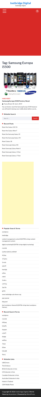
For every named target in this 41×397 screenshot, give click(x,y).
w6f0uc (4, 340)
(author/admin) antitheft (9, 252)
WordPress (31, 394)
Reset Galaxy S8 (7, 141)
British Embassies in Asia (9, 369)
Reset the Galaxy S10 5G (9, 127)
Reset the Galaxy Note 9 (9, 130)
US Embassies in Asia (8, 372)
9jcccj (3, 354)
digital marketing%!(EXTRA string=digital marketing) (18, 244)
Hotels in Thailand (7, 381)
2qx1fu (4, 287)
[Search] (37, 11)
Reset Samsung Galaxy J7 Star (11, 156)
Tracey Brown (8, 104)
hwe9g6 (4, 269)
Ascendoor (13, 394)
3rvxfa (4, 262)
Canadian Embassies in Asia (10, 375)
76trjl (3, 344)
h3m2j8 (4, 351)
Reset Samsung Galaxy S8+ (10, 145)
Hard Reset (6, 98)
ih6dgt (4, 337)
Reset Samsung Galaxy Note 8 (11, 148)
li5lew (4, 347)
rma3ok (4, 248)
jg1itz (3, 291)
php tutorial (5, 298)
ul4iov (4, 273)
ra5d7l (4, 333)
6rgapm (4, 329)
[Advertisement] (20, 35)
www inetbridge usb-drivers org (11, 294)
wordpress (5, 232)
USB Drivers (5, 362)
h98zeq (4, 322)
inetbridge (5, 235)
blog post (5, 301)
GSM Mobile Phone (8, 384)
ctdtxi (4, 276)
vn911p (4, 284)
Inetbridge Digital (20, 3)
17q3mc (4, 259)
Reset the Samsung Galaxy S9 (11, 134)
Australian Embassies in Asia (10, 378)
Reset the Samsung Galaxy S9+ (11, 138)
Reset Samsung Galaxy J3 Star (11, 152)
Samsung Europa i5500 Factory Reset (16, 101)
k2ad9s (4, 326)
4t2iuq (4, 255)
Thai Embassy (6, 366)
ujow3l (4, 266)
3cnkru (4, 280)
